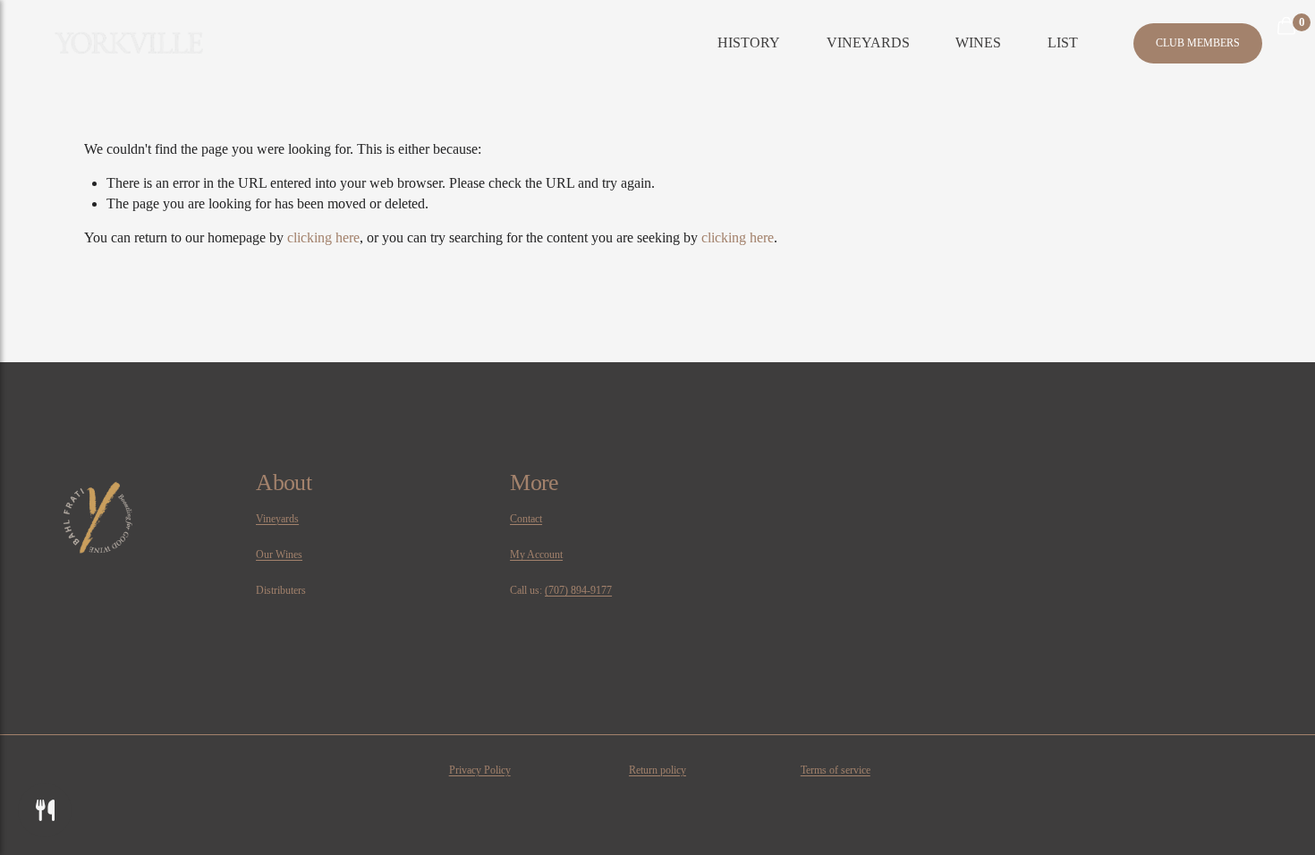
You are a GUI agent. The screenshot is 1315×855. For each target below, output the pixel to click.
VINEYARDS (868, 42)
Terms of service (835, 770)
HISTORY (748, 42)
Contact (526, 518)
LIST (1063, 42)
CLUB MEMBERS (1198, 43)
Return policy (657, 770)
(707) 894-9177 (578, 590)
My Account (536, 554)
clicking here (323, 237)
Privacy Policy (480, 770)
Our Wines (279, 554)
